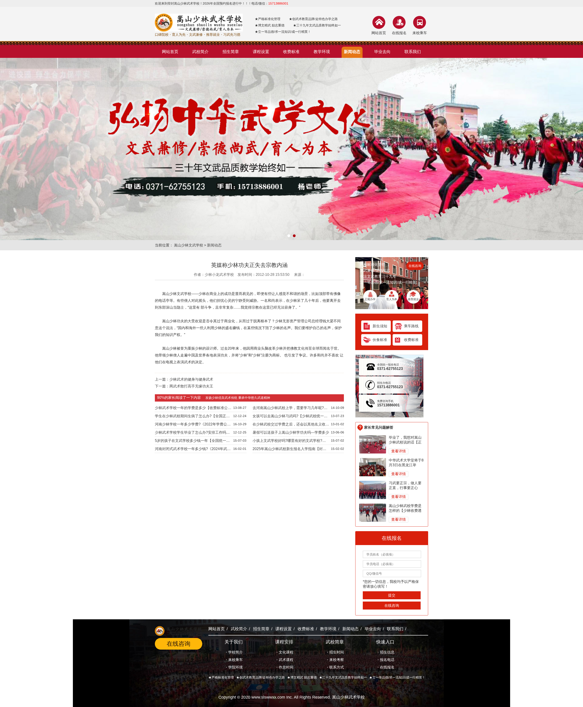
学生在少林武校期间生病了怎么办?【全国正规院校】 (192, 417)
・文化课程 (284, 652)
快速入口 (385, 641)
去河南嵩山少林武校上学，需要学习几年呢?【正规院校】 (288, 409)
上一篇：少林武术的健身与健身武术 (184, 379)
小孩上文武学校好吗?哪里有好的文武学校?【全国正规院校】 (287, 442)
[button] (288, 235)
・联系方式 (335, 667)
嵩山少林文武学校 (188, 245)
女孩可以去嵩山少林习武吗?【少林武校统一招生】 (290, 417)
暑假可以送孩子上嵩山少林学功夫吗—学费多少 (291, 432)
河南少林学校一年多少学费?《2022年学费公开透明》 (193, 425)
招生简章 (261, 629)
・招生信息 (385, 652)
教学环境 (328, 629)
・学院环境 (234, 667)
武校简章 (335, 641)
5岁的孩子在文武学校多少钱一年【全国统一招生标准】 (192, 442)
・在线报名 (385, 667)
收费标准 (411, 340)
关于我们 (234, 641)
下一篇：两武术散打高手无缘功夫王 (184, 386)
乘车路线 (411, 326)
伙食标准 (380, 340)
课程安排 (284, 641)
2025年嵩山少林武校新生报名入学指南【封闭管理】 (289, 450)
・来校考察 (335, 660)
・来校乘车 (234, 660)
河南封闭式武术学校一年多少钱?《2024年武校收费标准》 (193, 450)
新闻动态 (214, 245)
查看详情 (398, 451)
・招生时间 (335, 652)
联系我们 (395, 629)
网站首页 (378, 33)
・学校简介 (234, 652)
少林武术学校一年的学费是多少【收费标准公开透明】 (193, 409)
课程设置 (283, 629)
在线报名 (399, 33)
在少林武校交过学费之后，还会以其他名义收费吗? (291, 425)
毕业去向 (373, 629)
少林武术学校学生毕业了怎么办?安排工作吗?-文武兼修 (192, 433)
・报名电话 (385, 660)
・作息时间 (284, 667)
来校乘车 (419, 33)
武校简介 (239, 629)
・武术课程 (284, 660)
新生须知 (380, 326)
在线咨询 (415, 266)
